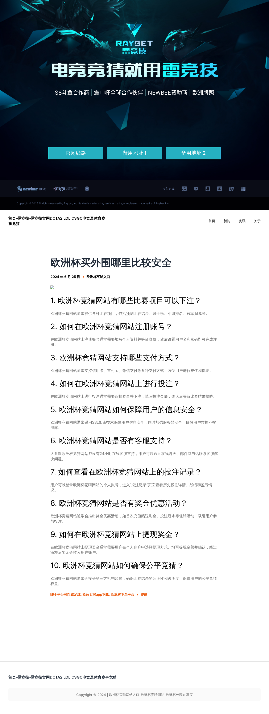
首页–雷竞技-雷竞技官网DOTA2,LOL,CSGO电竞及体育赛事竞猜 (62, 677)
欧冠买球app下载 (96, 594)
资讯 (144, 594)
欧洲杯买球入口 (98, 277)
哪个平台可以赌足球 (65, 594)
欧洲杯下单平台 (122, 594)
